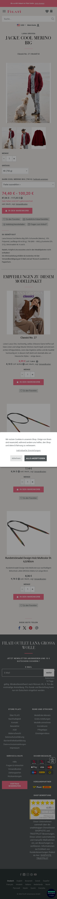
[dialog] (28, 449)
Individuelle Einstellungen (28, 450)
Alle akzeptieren (35, 458)
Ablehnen (16, 458)
